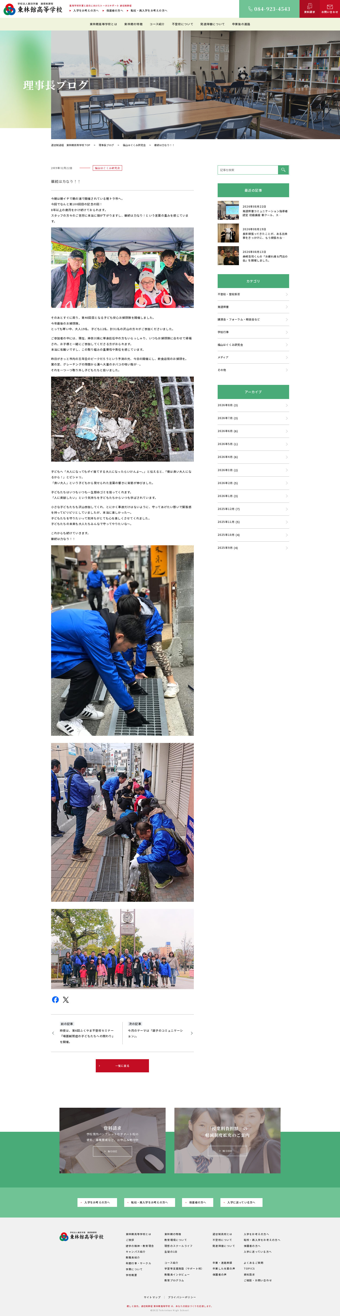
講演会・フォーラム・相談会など (239, 319)
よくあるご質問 (254, 1262)
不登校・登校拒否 (229, 294)
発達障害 (223, 307)
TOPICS (249, 1268)
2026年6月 (225, 431)
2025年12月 (226, 509)
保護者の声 (220, 1274)
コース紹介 (157, 24)
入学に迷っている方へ (241, 1202)
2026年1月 (225, 496)
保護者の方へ (114, 10)
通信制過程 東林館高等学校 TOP (70, 145)
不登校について (182, 24)
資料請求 (249, 1274)
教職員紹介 (133, 1257)
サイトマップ (152, 1297)
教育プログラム (174, 1280)
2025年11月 (226, 522)
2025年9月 (225, 547)
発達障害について (212, 24)
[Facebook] (55, 1001)
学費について (134, 1269)
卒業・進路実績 (222, 1262)
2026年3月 (225, 470)
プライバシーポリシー (182, 1297)
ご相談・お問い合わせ (258, 1280)
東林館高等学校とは (103, 24)
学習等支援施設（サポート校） (184, 1268)
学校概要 (131, 1275)
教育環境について (175, 1240)
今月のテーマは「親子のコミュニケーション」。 (155, 1033)
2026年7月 (225, 418)
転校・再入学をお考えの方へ (149, 10)
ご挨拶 (130, 1240)
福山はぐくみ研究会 (134, 145)
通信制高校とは (222, 1234)
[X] (66, 1002)
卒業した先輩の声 (224, 1268)
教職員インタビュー (177, 1274)
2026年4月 (225, 457)
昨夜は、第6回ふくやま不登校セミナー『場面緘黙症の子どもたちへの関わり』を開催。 (87, 1036)
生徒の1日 (170, 1251)
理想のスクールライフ (178, 1246)
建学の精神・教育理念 (140, 1246)
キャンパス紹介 (136, 1251)
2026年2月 (225, 483)
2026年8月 (225, 405)
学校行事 (223, 332)
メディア (223, 357)
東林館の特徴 (133, 24)
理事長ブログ (106, 145)
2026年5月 (225, 444)
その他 (222, 370)
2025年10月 (226, 535)
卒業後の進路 (241, 24)
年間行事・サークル (138, 1263)
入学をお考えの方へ (86, 10)
